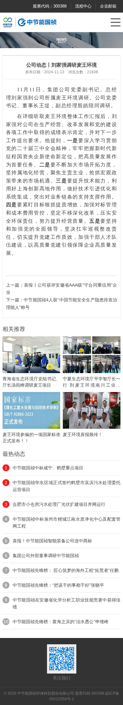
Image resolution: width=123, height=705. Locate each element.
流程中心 (83, 6)
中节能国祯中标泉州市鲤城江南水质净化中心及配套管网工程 (66, 523)
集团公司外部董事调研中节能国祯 (46, 555)
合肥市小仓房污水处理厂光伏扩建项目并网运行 (59, 504)
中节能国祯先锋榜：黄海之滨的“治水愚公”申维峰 (60, 621)
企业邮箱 (108, 6)
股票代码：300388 (50, 6)
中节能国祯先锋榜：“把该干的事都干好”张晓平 (58, 585)
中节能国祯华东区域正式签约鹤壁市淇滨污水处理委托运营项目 (66, 486)
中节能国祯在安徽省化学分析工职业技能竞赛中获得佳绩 (66, 603)
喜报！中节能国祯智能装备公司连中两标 (52, 540)
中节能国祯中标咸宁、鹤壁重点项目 (48, 467)
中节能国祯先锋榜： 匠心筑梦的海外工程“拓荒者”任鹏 (66, 570)
